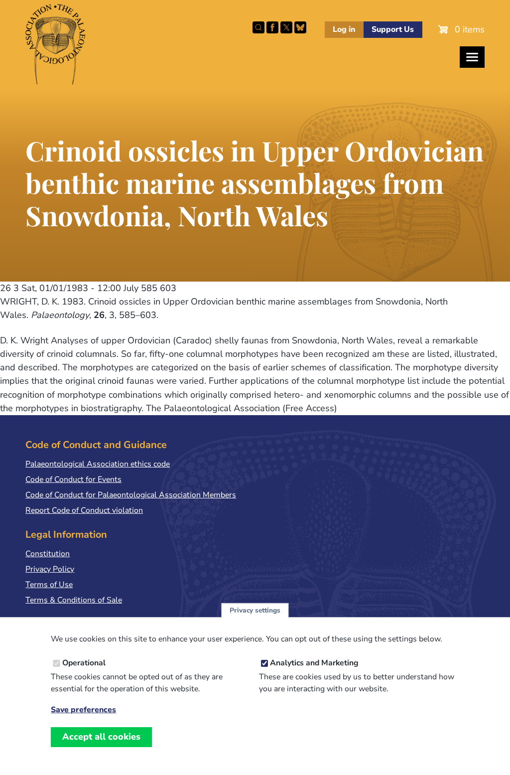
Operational (84, 662)
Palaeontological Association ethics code (97, 464)
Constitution (47, 553)
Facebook (272, 27)
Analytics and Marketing (314, 662)
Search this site (258, 27)
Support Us (393, 29)
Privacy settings (255, 610)
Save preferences (83, 710)
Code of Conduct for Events (73, 479)
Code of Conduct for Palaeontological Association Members (130, 494)
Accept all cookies (101, 737)
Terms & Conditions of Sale (73, 600)
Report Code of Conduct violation (84, 510)
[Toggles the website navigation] (472, 57)
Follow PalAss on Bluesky (300, 27)
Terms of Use (49, 584)
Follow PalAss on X (286, 27)
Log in (344, 29)
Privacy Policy (49, 569)
